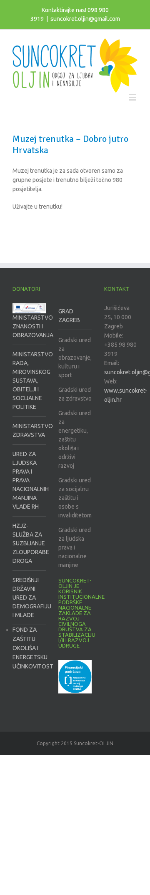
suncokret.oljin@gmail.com (85, 18)
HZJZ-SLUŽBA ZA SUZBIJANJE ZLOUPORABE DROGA (29, 543)
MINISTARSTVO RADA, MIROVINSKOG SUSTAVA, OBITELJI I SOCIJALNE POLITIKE (29, 380)
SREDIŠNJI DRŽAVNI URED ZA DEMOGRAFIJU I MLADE (29, 597)
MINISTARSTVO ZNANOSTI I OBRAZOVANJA (29, 326)
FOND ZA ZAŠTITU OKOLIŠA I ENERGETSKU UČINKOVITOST (32, 648)
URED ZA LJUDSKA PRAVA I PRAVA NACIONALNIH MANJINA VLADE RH (29, 480)
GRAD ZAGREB (69, 315)
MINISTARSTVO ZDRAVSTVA (29, 430)
